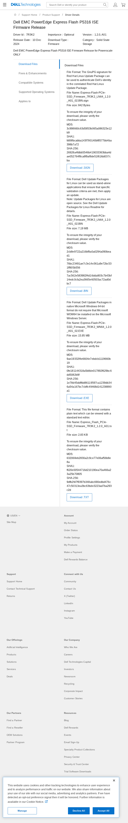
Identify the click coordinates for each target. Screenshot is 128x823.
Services (11, 669)
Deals (10, 676)
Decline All (79, 810)
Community (70, 581)
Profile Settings (72, 537)
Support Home (29, 14)
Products (11, 654)
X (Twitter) (69, 596)
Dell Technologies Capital (77, 661)
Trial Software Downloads (77, 771)
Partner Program (15, 742)
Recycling (69, 683)
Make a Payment (73, 552)
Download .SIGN (80, 167)
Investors (69, 669)
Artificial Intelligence (17, 647)
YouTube (69, 618)
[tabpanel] (88, 283)
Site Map (11, 522)
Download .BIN (79, 290)
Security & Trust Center (76, 764)
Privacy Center (72, 757)
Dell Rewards (71, 727)
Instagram (69, 610)
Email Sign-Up (71, 742)
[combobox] (77, 4)
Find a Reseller (15, 727)
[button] (115, 5)
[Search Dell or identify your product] (105, 4)
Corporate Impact (73, 691)
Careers (68, 654)
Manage (22, 810)
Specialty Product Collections (79, 749)
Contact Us (70, 588)
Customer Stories (73, 698)
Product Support (51, 14)
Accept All (103, 810)
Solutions (11, 661)
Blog (66, 720)
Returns (11, 596)
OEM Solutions (14, 735)
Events (67, 735)
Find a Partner (14, 720)
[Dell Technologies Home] (26, 5)
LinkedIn (68, 603)
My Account (70, 523)
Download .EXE (79, 398)
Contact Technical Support (21, 588)
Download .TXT (79, 497)
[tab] (36, 64)
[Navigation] (5, 4)
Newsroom (70, 676)
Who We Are (70, 647)
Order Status (71, 530)
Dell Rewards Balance (76, 559)
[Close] (114, 780)
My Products (70, 545)
